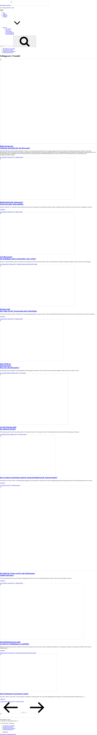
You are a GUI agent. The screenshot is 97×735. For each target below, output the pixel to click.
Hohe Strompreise (15, 147)
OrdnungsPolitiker (10, 34)
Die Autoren (8, 28)
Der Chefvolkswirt (10, 32)
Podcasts (5, 14)
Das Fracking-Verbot (28, 477)
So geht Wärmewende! (8, 428)
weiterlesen (2, 209)
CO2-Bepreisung (18, 258)
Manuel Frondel (19, 157)
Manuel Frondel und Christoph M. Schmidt (27, 264)
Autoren (5, 27)
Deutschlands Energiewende (14, 643)
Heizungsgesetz (9, 366)
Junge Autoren (9, 31)
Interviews (5, 15)
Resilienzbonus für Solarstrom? (12, 203)
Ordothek (5, 16)
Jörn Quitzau (23, 373)
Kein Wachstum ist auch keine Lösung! (14, 694)
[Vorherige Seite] (10, 712)
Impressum (5, 732)
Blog (4, 12)
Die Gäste (8, 30)
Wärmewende (18, 310)
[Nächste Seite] (37, 712)
